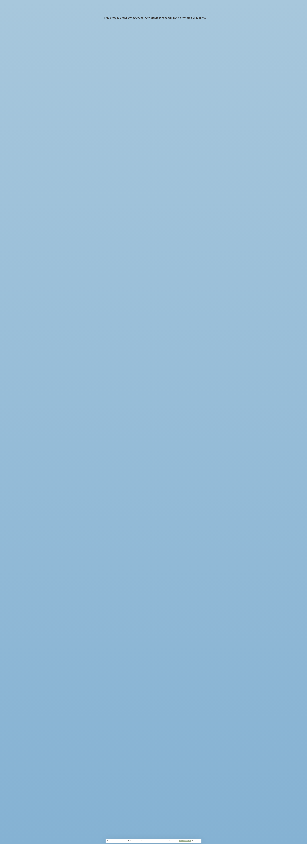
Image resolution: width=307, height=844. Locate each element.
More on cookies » (196, 840)
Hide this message (185, 840)
